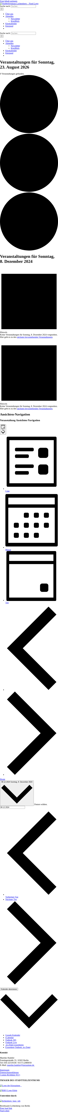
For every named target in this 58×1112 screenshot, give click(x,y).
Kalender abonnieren (9, 989)
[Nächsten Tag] (31, 774)
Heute (2, 779)
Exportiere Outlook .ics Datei (17, 1047)
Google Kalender (12, 1035)
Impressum (4, 1070)
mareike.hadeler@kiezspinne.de (21, 1065)
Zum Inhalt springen (8, 1)
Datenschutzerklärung (9, 1072)
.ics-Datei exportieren (14, 1045)
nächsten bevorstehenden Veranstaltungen (34, 337)
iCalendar (9, 1037)
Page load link (6, 1108)
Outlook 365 (10, 1040)
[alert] (29, 302)
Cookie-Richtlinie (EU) (10, 1075)
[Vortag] (31, 690)
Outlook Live (11, 1042)
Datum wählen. (40, 804)
